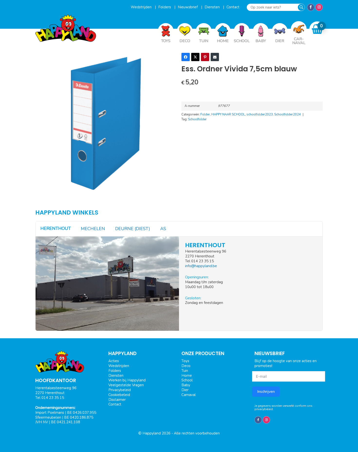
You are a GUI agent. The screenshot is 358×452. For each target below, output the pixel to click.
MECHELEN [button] (93, 229)
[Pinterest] (205, 57)
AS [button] (163, 229)
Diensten (213, 7)
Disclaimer (117, 399)
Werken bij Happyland (127, 380)
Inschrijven (266, 391)
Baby (185, 385)
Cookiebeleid (119, 394)
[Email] (215, 57)
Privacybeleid (119, 389)
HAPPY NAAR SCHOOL (228, 114)
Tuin (184, 370)
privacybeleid (263, 409)
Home (186, 375)
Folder (205, 114)
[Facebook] (185, 57)
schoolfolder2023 (259, 114)
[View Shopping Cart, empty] (317, 29)
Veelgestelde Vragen (126, 385)
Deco (185, 365)
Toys (185, 360)
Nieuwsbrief (188, 7)
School (187, 380)
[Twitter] (195, 57)
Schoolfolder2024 (287, 114)
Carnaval (188, 394)
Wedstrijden (141, 7)
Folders (165, 7)
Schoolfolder (197, 119)
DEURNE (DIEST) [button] (132, 229)
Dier (184, 389)
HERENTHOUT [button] (55, 228)
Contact (232, 7)
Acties (113, 360)
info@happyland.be (201, 266)
